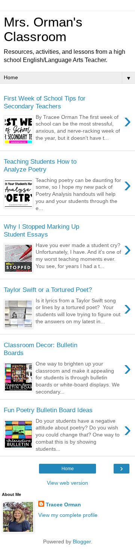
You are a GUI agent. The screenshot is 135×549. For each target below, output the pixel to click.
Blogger (82, 542)
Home (68, 468)
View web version (67, 483)
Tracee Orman (63, 505)
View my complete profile (68, 515)
